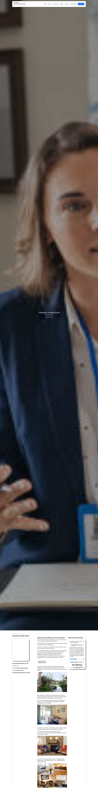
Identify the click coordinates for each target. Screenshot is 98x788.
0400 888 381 (74, 4)
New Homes (56, 4)
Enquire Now (41, 662)
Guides (61, 4)
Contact (81, 4)
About (45, 4)
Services (50, 4)
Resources (67, 4)
